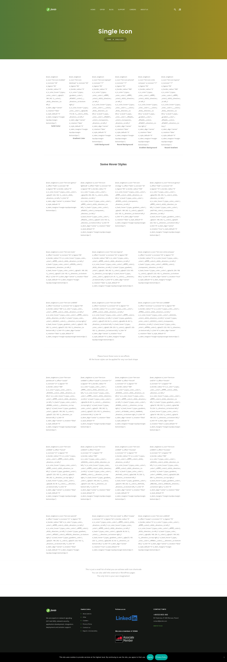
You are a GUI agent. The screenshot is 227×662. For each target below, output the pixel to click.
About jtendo (87, 613)
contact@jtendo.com (160, 621)
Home (93, 9)
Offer (102, 9)
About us (144, 9)
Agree (150, 657)
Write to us (158, 626)
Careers (133, 9)
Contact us (86, 627)
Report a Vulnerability (90, 631)
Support (121, 9)
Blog (111, 9)
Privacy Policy (87, 624)
